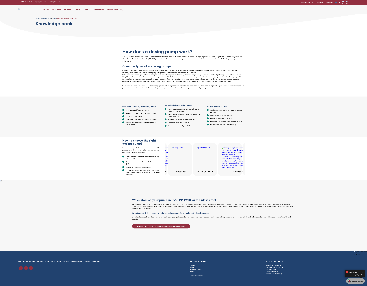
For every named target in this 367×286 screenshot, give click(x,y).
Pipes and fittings (196, 269)
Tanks (192, 271)
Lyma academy (98, 9)
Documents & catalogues (325, 2)
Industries (67, 9)
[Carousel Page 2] (205, 140)
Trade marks (56, 9)
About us (77, 9)
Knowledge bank (46, 18)
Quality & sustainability (115, 9)
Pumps (192, 265)
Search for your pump (307, 2)
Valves (192, 267)
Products (46, 9)
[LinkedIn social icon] (26, 268)
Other (54, 18)
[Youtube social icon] (31, 268)
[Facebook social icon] (21, 268)
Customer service (272, 271)
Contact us (86, 9)
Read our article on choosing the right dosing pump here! (161, 226)
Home (37, 18)
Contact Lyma (271, 269)
